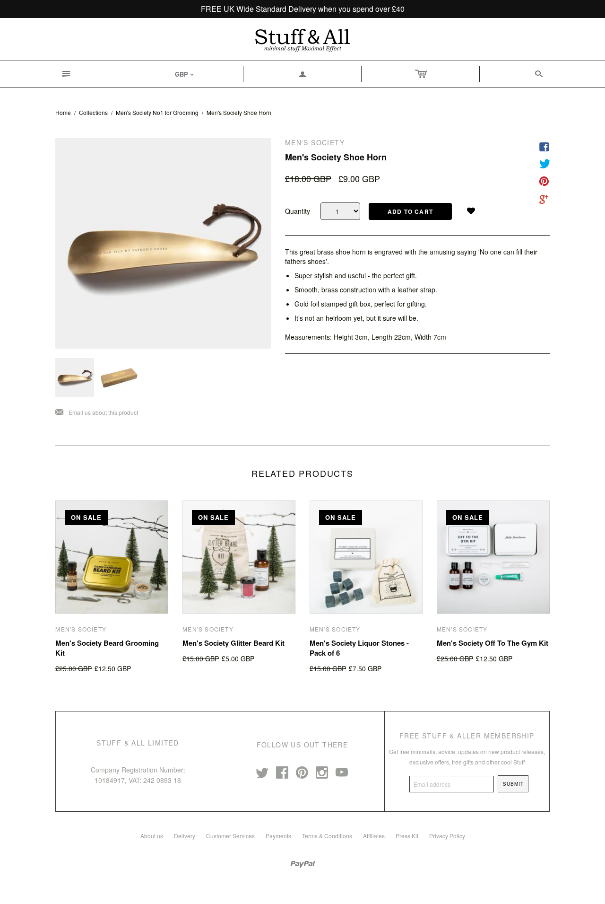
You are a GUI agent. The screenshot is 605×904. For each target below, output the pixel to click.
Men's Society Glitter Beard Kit (233, 643)
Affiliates (374, 836)
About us (151, 836)
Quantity (297, 211)
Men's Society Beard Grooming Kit (107, 648)
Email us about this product (96, 413)
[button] (474, 209)
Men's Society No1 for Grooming (157, 112)
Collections (93, 112)
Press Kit (407, 836)
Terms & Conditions (327, 836)
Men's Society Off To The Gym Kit (492, 643)
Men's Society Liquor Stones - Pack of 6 (359, 648)
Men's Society (80, 629)
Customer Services (230, 836)
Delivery (184, 836)
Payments (278, 836)
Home (63, 112)
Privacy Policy (447, 836)
